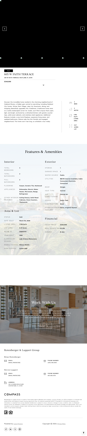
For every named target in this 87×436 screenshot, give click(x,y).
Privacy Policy (62, 424)
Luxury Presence (18, 424)
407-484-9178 (52, 375)
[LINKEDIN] (10, 429)
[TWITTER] (15, 429)
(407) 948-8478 (52, 362)
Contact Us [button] (43, 326)
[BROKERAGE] (19, 429)
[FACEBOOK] (6, 429)
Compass (54, 399)
